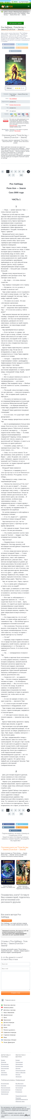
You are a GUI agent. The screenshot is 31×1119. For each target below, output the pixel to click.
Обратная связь (20, 1101)
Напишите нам (13, 125)
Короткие (3, 1085)
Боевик (3, 1060)
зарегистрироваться (20, 933)
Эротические (4, 1094)
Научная (18, 1068)
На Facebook (8, 44)
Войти (15, 1)
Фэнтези (18, 1074)
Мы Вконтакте (14, 830)
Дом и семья (7, 1025)
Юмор (5, 1037)
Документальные (8, 1015)
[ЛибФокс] (7, 6)
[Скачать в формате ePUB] (15, 116)
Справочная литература (10, 1032)
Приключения (7, 1020)
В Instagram (8, 47)
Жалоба (5, 121)
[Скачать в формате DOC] (23, 116)
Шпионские (4, 1074)
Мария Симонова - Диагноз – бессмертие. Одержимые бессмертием (23, 887)
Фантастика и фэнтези (9, 1005)
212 (21, 175)
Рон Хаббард (13, 98)
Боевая (18, 1060)
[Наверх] (26, 1115)
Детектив (3, 1062)
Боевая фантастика (15, 104)
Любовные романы (8, 1007)
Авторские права (15, 23)
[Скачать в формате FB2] (11, 116)
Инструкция (17, 130)
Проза (5, 1017)
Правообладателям (21, 1096)
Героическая (19, 1062)
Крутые (3, 1070)
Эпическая (19, 1076)
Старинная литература (9, 1035)
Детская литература (9, 1022)
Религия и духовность (9, 1030)
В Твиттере (21, 44)
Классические (5, 1068)
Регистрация (24, 1)
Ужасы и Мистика (20, 1072)
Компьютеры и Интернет (10, 1040)
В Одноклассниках (22, 47)
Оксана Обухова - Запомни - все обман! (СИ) (8, 886)
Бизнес (5, 1027)
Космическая (19, 1066)
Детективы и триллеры (10, 1010)
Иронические (4, 1064)
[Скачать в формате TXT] (19, 116)
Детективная (19, 1064)
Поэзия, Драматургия (9, 1042)
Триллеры (4, 1072)
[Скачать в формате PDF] (27, 116)
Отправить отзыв (15, 993)
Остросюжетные (5, 1089)
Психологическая (20, 1070)
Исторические (5, 1066)
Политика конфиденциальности (22, 1098)
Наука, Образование (9, 1012)
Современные (5, 1091)
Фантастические (5, 1087)
